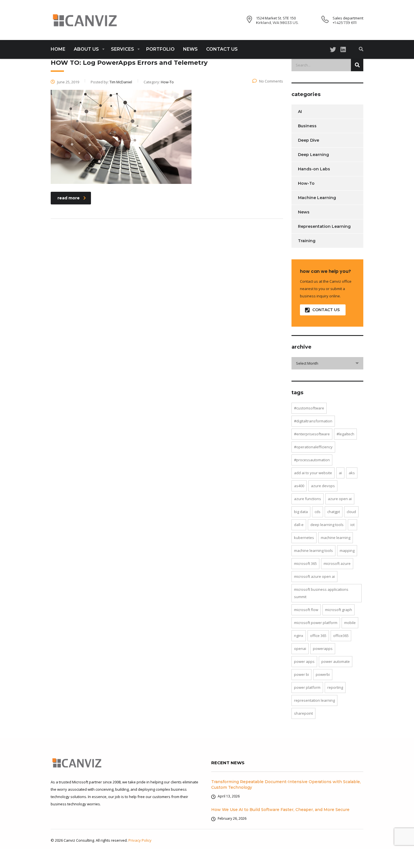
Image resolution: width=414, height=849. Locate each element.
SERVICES (122, 49)
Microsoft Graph (338, 609)
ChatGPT (333, 511)
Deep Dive (308, 140)
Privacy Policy (140, 840)
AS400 (299, 485)
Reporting (335, 687)
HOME (58, 49)
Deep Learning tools (327, 524)
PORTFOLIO (160, 49)
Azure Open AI (340, 498)
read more (68, 197)
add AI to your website (313, 472)
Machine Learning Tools (313, 550)
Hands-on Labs (314, 168)
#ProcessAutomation (312, 459)
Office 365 (318, 635)
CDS (317, 511)
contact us (326, 309)
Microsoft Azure (337, 563)
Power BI (301, 674)
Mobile (350, 622)
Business (307, 125)
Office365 (341, 635)
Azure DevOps (323, 485)
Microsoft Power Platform (315, 622)
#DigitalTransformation (313, 421)
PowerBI (323, 674)
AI (300, 111)
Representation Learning (324, 226)
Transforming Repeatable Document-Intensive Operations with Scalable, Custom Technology (286, 784)
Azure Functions (307, 498)
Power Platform (307, 687)
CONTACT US (222, 49)
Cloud (351, 511)
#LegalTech (345, 433)
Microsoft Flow (306, 609)
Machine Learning (317, 197)
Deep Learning (313, 154)
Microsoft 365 (305, 563)
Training (306, 240)
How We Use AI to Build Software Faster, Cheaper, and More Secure (280, 809)
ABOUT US (86, 49)
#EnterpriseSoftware (312, 433)
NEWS (190, 49)
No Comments (271, 81)
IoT (352, 524)
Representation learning (314, 700)
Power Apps (304, 661)
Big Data (301, 511)
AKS (352, 472)
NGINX (298, 635)
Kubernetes (304, 537)
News (304, 212)
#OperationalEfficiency (313, 446)
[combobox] (327, 363)
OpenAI (300, 648)
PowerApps (323, 648)
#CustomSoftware (309, 408)
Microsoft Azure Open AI (314, 576)
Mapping (347, 550)
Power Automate (335, 661)
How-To (306, 183)
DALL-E (299, 524)
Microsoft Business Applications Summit (321, 593)
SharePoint (303, 713)
